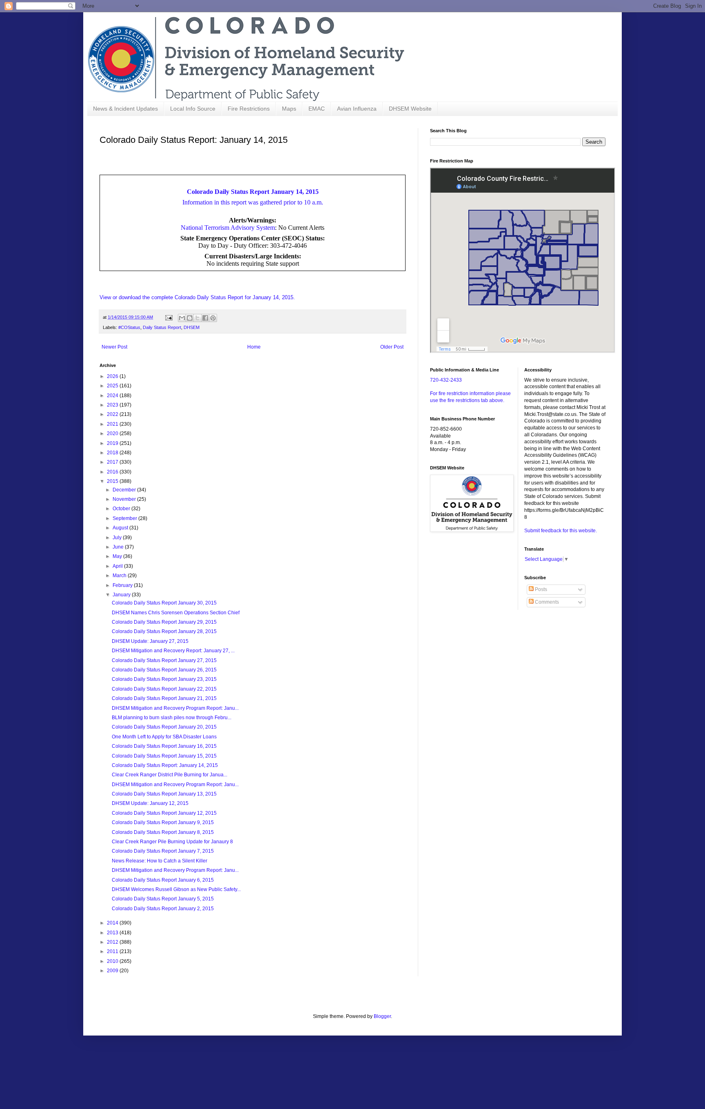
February (123, 585)
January (122, 595)
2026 (113, 376)
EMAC (316, 108)
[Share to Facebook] (205, 318)
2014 (113, 923)
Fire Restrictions (249, 108)
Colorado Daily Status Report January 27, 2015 (164, 660)
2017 (113, 462)
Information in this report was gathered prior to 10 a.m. (252, 202)
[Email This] (182, 318)
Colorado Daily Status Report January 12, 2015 (164, 813)
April (118, 566)
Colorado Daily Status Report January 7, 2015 (163, 851)
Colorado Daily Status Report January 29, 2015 (164, 622)
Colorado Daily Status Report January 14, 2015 (253, 191)
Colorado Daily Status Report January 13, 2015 (164, 794)
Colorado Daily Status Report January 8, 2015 (163, 832)
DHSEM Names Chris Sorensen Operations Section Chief (175, 613)
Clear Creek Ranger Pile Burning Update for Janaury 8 (172, 842)
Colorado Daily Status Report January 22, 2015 (164, 689)
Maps (289, 108)
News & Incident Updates (125, 108)
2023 (113, 405)
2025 (113, 386)
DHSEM (192, 327)
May (118, 556)
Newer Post (114, 347)
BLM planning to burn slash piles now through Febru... (171, 717)
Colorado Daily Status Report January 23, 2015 (164, 679)
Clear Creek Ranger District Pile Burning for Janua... (169, 775)
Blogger (382, 1016)
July (118, 537)
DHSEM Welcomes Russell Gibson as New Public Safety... (176, 889)
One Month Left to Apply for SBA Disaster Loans (164, 737)
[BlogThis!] (190, 318)
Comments (546, 602)
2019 (113, 443)
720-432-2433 (446, 380)
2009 (113, 970)
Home (254, 347)
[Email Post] (168, 317)
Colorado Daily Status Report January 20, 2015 (164, 727)
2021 (113, 424)
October (122, 508)
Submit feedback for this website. (560, 530)
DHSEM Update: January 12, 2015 (150, 803)
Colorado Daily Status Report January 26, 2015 (164, 670)
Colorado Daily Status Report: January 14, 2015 (165, 765)
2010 (113, 961)
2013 (113, 933)
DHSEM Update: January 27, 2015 (150, 641)
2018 (113, 453)
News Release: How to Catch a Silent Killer (159, 861)
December (125, 490)
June (119, 547)
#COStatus (129, 327)
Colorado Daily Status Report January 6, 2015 (163, 880)
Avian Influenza (357, 108)
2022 (113, 414)
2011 (113, 951)
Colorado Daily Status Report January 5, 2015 (163, 899)
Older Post (391, 347)
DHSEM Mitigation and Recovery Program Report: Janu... (175, 708)
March (120, 575)
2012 (113, 942)
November (125, 499)
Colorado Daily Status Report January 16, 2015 (164, 746)
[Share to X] (197, 318)
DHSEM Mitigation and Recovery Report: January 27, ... (173, 650)
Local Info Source (192, 108)
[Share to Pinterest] (213, 318)
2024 (113, 395)
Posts (540, 589)
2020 (113, 433)
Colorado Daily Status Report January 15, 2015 (164, 756)
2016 (113, 472)
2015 (113, 481)
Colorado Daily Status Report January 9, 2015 (163, 822)
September (125, 518)
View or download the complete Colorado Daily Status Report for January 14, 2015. (197, 297)
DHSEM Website (410, 108)
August (121, 528)
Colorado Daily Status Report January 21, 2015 (164, 698)
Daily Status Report (162, 327)
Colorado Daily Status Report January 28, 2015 (164, 631)
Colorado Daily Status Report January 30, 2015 (164, 603)
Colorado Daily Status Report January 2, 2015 (163, 908)
